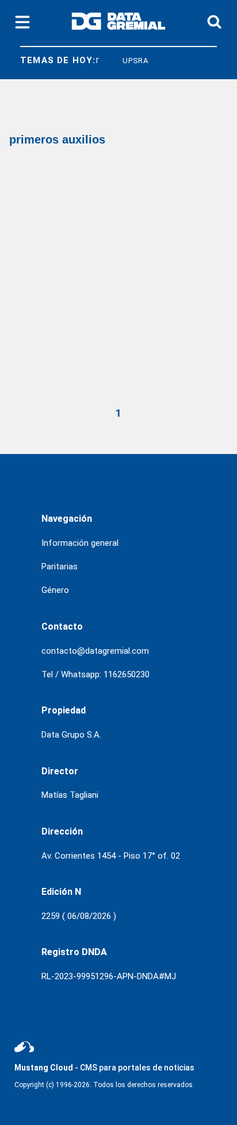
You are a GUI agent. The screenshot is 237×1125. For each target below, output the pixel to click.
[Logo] (118, 23)
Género (55, 590)
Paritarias (59, 566)
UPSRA (132, 60)
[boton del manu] (22, 23)
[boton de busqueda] (214, 22)
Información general (79, 543)
